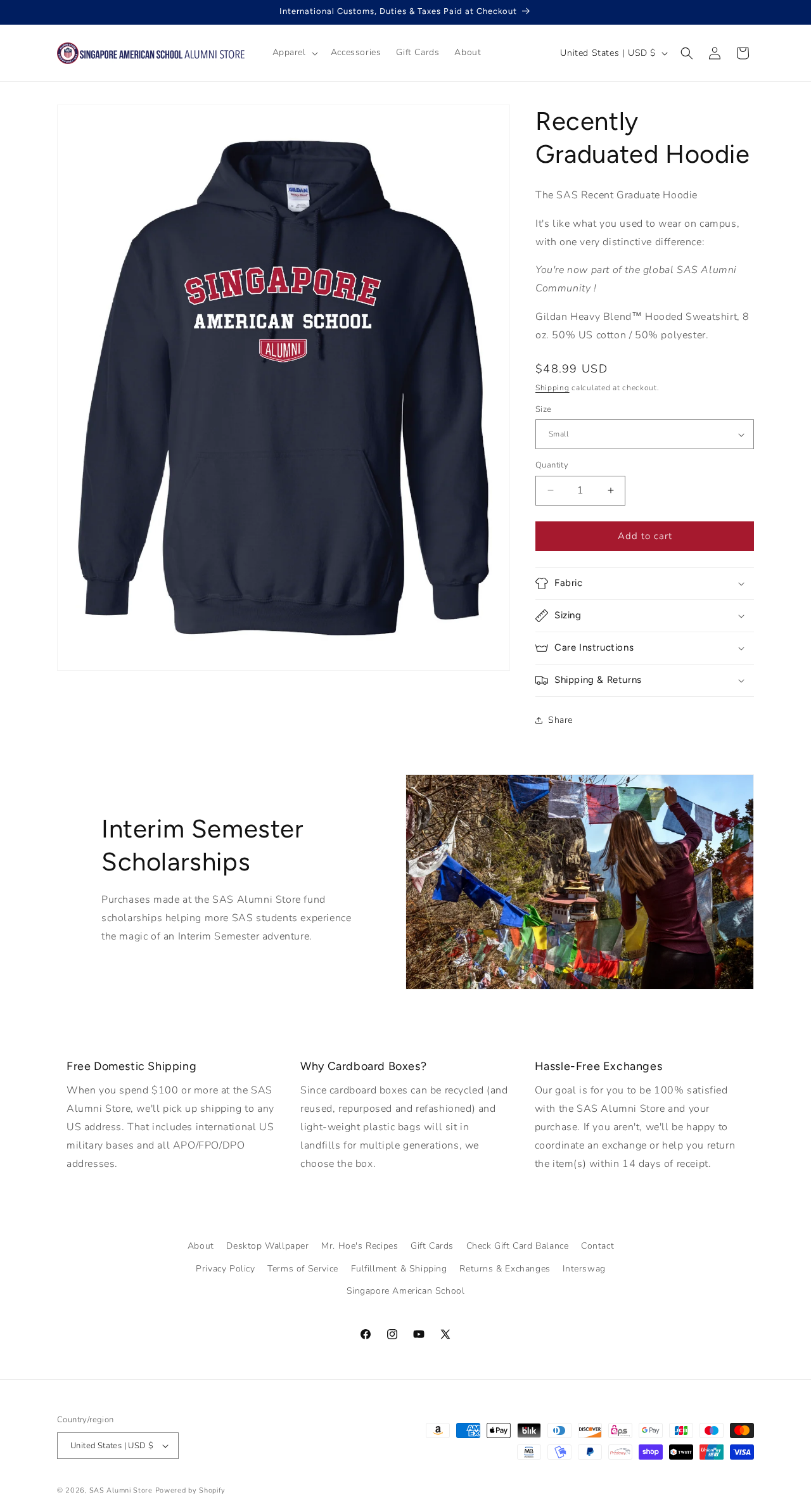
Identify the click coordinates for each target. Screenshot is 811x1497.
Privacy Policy (225, 1268)
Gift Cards (432, 1246)
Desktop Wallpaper (267, 1246)
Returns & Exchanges (504, 1268)
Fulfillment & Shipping (399, 1268)
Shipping (552, 388)
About (201, 1246)
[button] (294, 52)
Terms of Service (302, 1268)
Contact (597, 1246)
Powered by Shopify (190, 1490)
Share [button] (560, 720)
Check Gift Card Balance (517, 1246)
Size (543, 409)
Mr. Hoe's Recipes (359, 1246)
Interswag (584, 1268)
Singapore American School (406, 1291)
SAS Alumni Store (121, 1490)
